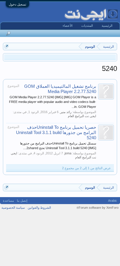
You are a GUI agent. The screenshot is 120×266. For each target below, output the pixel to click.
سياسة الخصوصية (13, 207)
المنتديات (87, 25)
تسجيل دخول (17, 4)
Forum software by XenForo (98, 207)
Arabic (112, 200)
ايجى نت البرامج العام (82, 116)
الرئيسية (107, 25)
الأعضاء (68, 25)
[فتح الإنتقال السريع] (6, 46)
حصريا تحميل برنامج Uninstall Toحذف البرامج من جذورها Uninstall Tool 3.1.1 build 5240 (56, 132)
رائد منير (65, 112)
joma (68, 153)
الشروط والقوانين (39, 207)
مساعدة (8, 200)
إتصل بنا (22, 200)
